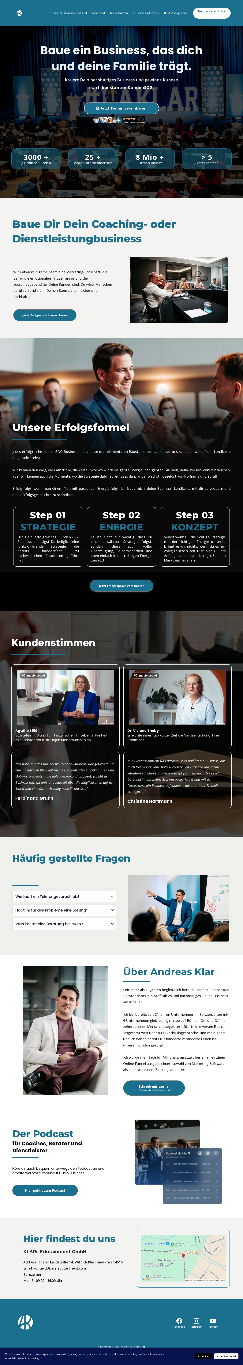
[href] (183, 1258)
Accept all (203, 1356)
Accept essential (226, 1356)
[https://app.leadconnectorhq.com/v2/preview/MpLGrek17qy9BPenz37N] (47, 1322)
